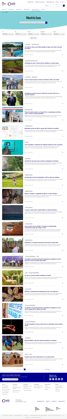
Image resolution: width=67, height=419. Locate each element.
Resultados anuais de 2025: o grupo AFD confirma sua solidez (42, 128)
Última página (53, 369)
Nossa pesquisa (26, 9)
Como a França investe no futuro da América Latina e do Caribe (42, 79)
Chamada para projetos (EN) (27, 390)
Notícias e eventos (35, 9)
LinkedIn (59, 379)
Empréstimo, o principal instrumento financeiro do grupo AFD (41, 242)
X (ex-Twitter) (53, 379)
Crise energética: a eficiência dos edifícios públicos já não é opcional (43, 144)
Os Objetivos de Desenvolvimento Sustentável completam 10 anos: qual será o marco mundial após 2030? (43, 260)
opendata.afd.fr (61, 401)
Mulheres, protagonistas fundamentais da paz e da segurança (41, 291)
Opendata (56, 389)
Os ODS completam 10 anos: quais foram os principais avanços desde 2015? (43, 325)
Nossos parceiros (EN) (5, 392)
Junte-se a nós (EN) (4, 394)
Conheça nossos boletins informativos (10, 379)
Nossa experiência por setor (16, 390)
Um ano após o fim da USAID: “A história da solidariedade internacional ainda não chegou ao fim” (40, 227)
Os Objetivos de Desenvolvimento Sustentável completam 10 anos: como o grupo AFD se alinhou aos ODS (43, 308)
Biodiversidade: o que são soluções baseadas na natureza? (41, 340)
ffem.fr (47, 401)
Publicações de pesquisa (58, 387)
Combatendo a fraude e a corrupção (36, 417)
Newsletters (46, 389)
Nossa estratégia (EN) (5, 387)
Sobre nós (3, 9)
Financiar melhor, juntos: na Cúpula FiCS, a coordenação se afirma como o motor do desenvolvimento (43, 113)
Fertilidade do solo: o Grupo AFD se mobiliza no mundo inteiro (42, 63)
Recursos (42, 9)
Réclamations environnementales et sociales (55, 415)
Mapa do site (28, 417)
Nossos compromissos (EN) (6, 389)
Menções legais (26, 415)
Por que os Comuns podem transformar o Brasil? (38, 275)
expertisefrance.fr (40, 401)
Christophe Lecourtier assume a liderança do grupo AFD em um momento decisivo (42, 94)
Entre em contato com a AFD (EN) (8, 415)
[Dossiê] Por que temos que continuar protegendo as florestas (41, 161)
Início (3, 12)
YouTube (56, 379)
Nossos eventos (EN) (48, 387)
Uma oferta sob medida (26, 388)
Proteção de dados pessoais (18, 415)
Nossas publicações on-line (38, 387)
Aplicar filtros (64, 6)
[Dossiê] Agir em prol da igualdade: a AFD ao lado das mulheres (42, 177)
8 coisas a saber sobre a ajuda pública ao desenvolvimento (41, 210)
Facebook (50, 379)
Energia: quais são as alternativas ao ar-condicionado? (39, 357)
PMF (63, 415)
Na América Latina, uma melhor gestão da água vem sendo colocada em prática (43, 47)
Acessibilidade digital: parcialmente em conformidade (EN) (38, 415)
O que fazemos (10, 9)
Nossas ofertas (18, 9)
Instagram (62, 379)
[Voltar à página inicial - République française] (14, 4)
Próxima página (47, 369)
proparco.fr (53, 401)
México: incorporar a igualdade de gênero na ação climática (41, 193)
